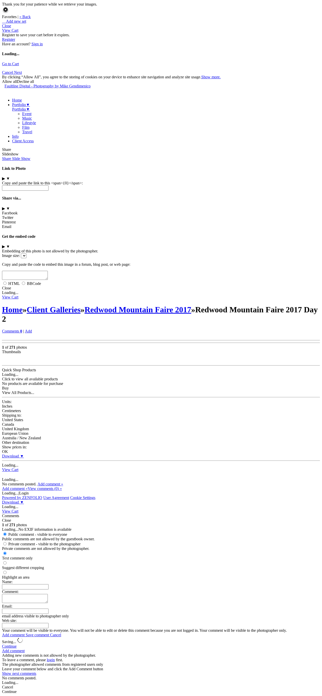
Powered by (22, 497)
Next (18, 72)
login (51, 660)
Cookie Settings (82, 497)
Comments (12, 331)
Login (24, 493)
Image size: (11, 255)
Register (8, 39)
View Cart (10, 30)
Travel (27, 132)
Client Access (23, 141)
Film (25, 127)
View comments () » (45, 488)
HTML (14, 283)
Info (15, 136)
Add (28, 331)
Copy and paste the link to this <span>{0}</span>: (42, 183)
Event (26, 114)
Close (6, 26)
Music (27, 118)
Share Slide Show (16, 158)
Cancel (8, 72)
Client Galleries (53, 309)
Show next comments (19, 673)
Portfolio (21, 105)
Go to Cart (10, 64)
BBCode (34, 283)
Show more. (211, 77)
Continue (9, 646)
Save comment (38, 635)
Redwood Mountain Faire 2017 (138, 309)
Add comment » (50, 484)
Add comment (14, 635)
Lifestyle (29, 123)
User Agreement (56, 497)
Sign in (37, 44)
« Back (25, 17)
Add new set (14, 21)
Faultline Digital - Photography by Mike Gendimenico (48, 86)
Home (17, 100)
